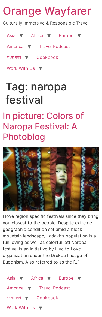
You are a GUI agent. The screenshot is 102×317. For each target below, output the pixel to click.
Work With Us (21, 68)
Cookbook (47, 57)
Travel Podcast (54, 46)
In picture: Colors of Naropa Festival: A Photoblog (43, 126)
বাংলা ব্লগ (14, 57)
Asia (11, 35)
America (15, 46)
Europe (66, 35)
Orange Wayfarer (47, 10)
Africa (37, 35)
